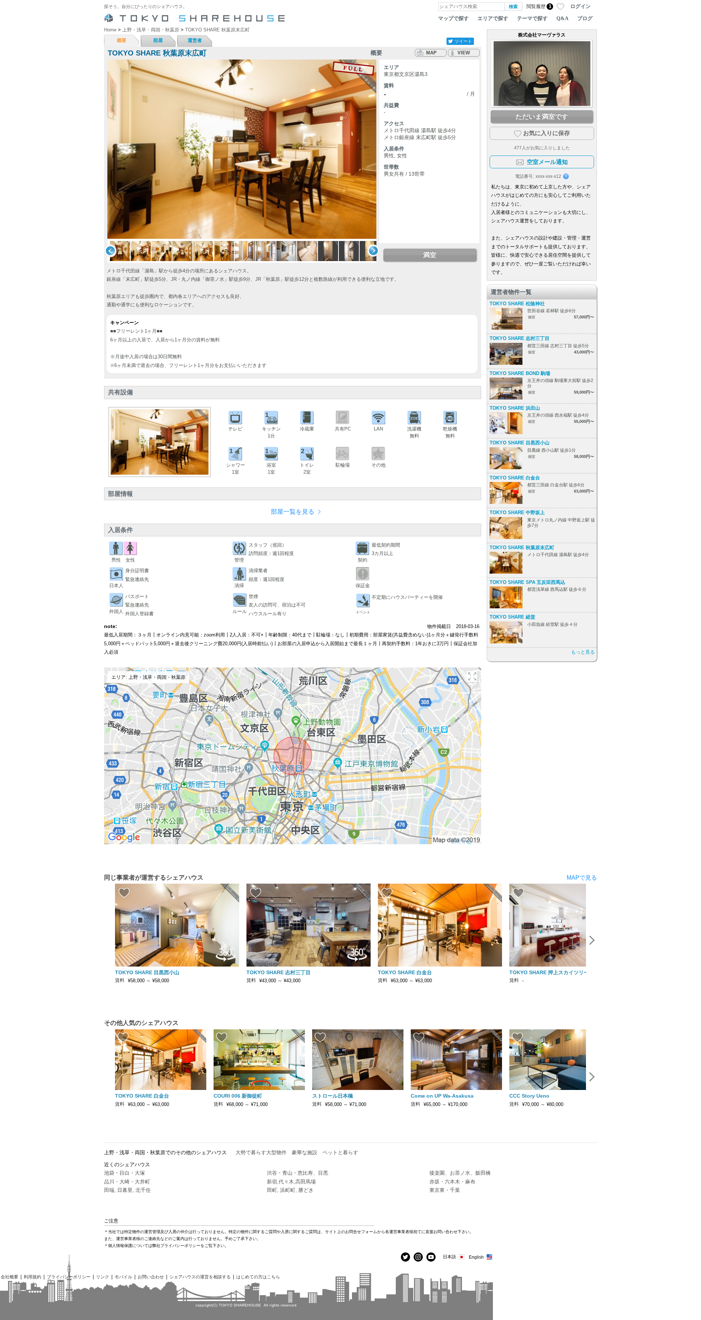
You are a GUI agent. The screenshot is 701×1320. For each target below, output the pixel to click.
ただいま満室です (542, 116)
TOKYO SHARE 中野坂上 (517, 512)
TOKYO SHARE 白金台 (515, 478)
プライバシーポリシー (69, 1276)
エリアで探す (493, 18)
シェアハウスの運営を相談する (200, 1276)
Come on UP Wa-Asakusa (442, 1096)
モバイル (123, 1276)
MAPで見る (582, 878)
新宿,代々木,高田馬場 (291, 1182)
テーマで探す (532, 18)
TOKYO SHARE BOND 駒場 (520, 373)
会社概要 (9, 1276)
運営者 (195, 40)
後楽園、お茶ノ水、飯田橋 (460, 1173)
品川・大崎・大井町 (127, 1182)
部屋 (158, 40)
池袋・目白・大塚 (124, 1173)
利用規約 (32, 1276)
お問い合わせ (151, 1276)
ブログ (585, 18)
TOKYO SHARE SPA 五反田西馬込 (527, 582)
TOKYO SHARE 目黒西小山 (519, 442)
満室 (429, 255)
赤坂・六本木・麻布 (452, 1182)
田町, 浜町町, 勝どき (290, 1190)
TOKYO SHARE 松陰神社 (517, 303)
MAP (431, 53)
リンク (102, 1276)
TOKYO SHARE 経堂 (512, 617)
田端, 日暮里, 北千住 (127, 1190)
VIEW (463, 53)
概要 (121, 40)
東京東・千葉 (444, 1190)
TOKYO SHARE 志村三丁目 (519, 338)
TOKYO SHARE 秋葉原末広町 (522, 547)
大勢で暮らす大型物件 (261, 1152)
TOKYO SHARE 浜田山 (515, 408)
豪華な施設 (304, 1152)
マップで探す (453, 18)
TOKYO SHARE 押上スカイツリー (549, 972)
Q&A (562, 18)
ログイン (580, 6)
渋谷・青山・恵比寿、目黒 (297, 1173)
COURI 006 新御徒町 (238, 1096)
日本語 (449, 1256)
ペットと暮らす (340, 1152)
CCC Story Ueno (529, 1096)
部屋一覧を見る (292, 511)
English (476, 1257)
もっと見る (583, 652)
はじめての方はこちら (258, 1276)
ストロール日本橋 (332, 1096)
